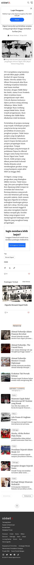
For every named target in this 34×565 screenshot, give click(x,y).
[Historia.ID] (5, 2)
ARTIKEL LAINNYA (17, 389)
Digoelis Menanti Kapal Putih (16, 305)
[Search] (28, 3)
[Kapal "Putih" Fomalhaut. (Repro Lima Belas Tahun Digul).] (17, 293)
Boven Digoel (9, 257)
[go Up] (17, 506)
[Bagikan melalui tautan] (14, 268)
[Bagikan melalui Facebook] (5, 268)
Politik (6, 262)
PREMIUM (17, 326)
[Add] (17, 48)
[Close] (31, 8)
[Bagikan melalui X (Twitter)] (9, 268)
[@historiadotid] (10, 554)
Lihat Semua (26, 281)
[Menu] (32, 3)
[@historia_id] (7, 554)
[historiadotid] (3, 554)
